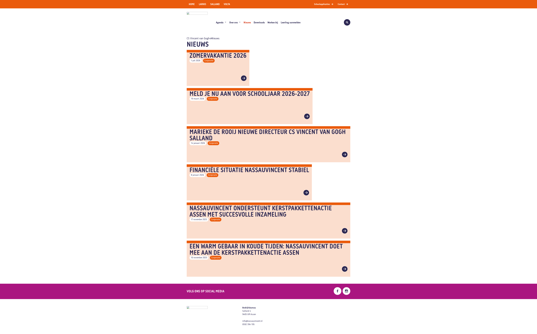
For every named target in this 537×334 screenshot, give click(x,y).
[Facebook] (337, 291)
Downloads (259, 22)
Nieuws (247, 22)
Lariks (202, 4)
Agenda (219, 22)
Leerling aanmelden (291, 22)
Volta (227, 4)
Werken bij (273, 22)
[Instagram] (346, 291)
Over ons (233, 22)
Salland (215, 4)
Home (192, 4)
